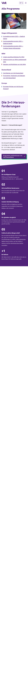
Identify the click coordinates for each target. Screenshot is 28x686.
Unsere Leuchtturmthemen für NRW (13, 57)
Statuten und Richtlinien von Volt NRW (14, 64)
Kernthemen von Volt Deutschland (13, 73)
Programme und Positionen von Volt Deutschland (12, 156)
